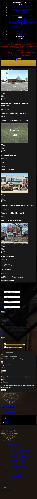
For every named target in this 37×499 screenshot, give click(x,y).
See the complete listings (7, 280)
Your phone (7, 298)
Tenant (22, 7)
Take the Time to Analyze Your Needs (22, 13)
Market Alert (21, 34)
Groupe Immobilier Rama (9, 406)
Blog (20, 38)
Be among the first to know (14, 347)
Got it (2, 337)
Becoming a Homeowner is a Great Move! (22, 15)
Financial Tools (22, 12)
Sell (20, 17)
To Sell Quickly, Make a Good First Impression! (22, 22)
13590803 (3, 117)
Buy (20, 4)
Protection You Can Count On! (22, 6)
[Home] (14, 57)
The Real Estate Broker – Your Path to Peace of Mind (22, 24)
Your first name (8, 289)
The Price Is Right (22, 20)
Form (5, 287)
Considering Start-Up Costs (21, 10)
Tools (20, 28)
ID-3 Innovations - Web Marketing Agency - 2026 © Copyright (18, 425)
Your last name (8, 294)
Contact (20, 36)
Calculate (3, 370)
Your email (7, 303)
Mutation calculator (22, 31)
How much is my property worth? (15, 344)
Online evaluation (22, 33)
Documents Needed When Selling (22, 19)
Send (2, 311)
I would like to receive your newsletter (16, 308)
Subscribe (3, 390)
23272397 (3, 217)
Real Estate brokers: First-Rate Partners (22, 9)
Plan (2, 362)
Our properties (20, 2)
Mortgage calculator (22, 30)
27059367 (3, 166)
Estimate (3, 379)
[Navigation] (13, 57)
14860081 (3, 273)
